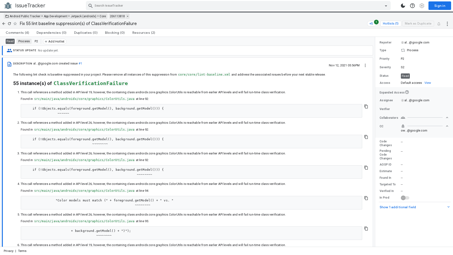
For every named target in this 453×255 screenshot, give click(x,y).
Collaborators (389, 117)
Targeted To (388, 184)
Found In (385, 177)
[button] (414, 50)
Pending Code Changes (386, 154)
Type (383, 50)
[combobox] (239, 5)
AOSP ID (385, 164)
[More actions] (447, 23)
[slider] (376, 142)
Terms (22, 251)
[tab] (17, 33)
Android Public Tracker (25, 16)
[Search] (90, 5)
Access (385, 83)
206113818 (117, 16)
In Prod (384, 197)
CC (382, 126)
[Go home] (4, 23)
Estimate (386, 171)
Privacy (8, 251)
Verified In (387, 191)
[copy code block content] (366, 106)
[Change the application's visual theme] (403, 5)
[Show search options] (386, 5)
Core (103, 16)
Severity (385, 67)
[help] (412, 5)
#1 (80, 63)
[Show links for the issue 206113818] (128, 16)
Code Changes (386, 143)
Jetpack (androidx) (83, 16)
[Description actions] (365, 65)
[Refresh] (9, 23)
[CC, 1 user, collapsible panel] (425, 126)
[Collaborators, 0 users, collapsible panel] (425, 117)
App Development (56, 16)
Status (384, 75)
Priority (384, 58)
